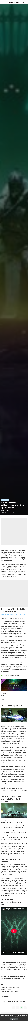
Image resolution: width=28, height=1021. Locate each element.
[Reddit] (25, 1007)
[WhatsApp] (21, 1007)
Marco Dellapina (5, 510)
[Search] (25, 2)
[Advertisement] (14, 531)
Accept (14, 1019)
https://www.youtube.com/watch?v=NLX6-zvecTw (13, 614)
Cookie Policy (18, 1016)
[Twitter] (17, 1007)
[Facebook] (13, 1007)
